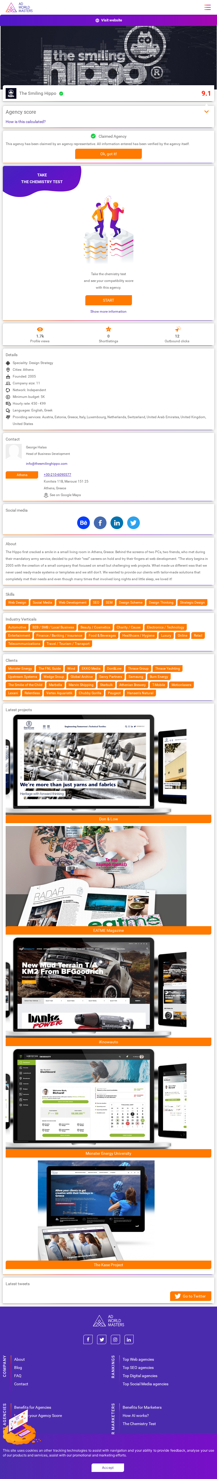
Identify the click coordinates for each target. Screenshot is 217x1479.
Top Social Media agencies (145, 1384)
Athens (22, 475)
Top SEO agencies (138, 1367)
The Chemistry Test (139, 1423)
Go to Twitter (194, 1296)
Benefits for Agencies (32, 1407)
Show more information (108, 312)
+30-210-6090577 (57, 475)
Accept (108, 1467)
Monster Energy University (108, 1153)
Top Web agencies (138, 1359)
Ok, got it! (108, 154)
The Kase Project (108, 1265)
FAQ (17, 1375)
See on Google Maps (65, 495)
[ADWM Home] (108, 1317)
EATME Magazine (108, 930)
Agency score (21, 112)
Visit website (111, 20)
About (19, 1359)
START (108, 300)
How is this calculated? (26, 121)
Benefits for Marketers (142, 1407)
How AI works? (136, 1415)
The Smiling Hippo (37, 93)
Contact (21, 1384)
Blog (18, 1367)
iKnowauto (108, 1042)
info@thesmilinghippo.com (47, 464)
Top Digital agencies (140, 1375)
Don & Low (108, 819)
